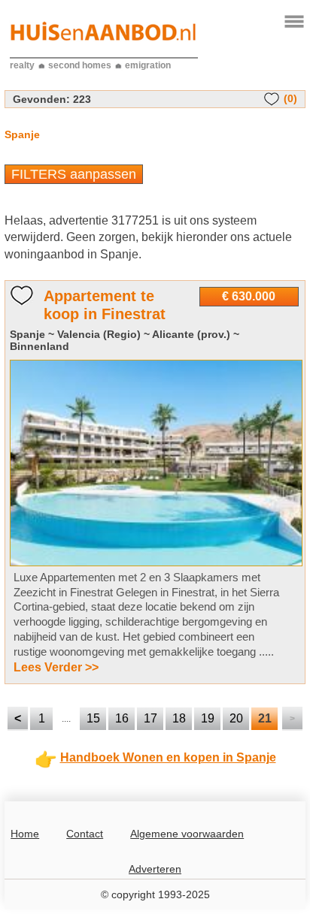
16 (122, 718)
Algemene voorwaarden (187, 834)
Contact (84, 834)
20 (236, 718)
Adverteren (155, 869)
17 (150, 718)
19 (207, 718)
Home (25, 834)
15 (93, 718)
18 (179, 718)
